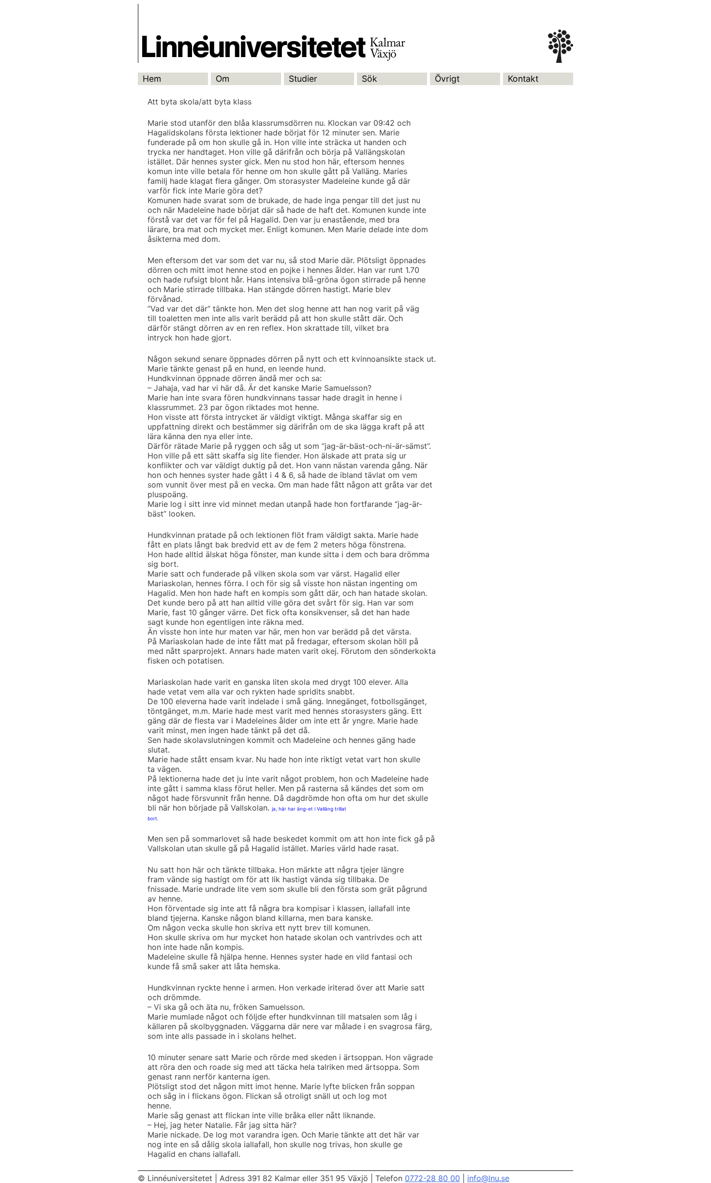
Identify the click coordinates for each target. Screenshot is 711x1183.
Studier (303, 79)
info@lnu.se (488, 1178)
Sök (369, 79)
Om (222, 79)
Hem (152, 79)
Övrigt (447, 79)
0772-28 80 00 (432, 1178)
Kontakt (523, 79)
